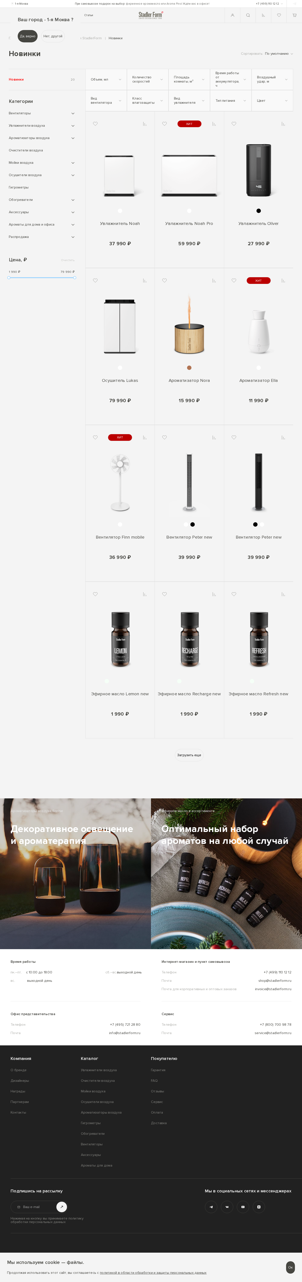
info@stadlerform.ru (124, 1033)
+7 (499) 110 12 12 (277, 972)
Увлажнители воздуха (27, 125)
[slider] (8, 277)
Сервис (157, 1102)
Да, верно (27, 36)
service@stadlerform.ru (273, 1033)
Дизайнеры (20, 1080)
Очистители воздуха (26, 150)
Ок (290, 1267)
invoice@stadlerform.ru (273, 989)
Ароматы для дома (96, 1165)
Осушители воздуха (25, 175)
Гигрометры (19, 187)
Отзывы (157, 1091)
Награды (18, 1091)
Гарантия (158, 1070)
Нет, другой (53, 36)
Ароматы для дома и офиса (31, 224)
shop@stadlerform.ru (274, 980)
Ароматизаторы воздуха (29, 138)
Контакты (18, 1112)
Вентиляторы (20, 113)
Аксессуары (19, 212)
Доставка (159, 1123)
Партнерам (20, 1102)
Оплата (157, 1112)
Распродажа (19, 237)
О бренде (19, 1070)
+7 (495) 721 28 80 (125, 1024)
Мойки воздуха (21, 162)
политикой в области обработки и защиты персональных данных (153, 1273)
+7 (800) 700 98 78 (275, 1024)
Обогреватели (21, 200)
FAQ (154, 1080)
